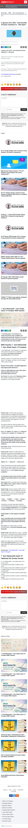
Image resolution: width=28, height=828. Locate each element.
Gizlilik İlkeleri (20, 789)
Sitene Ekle (13, 791)
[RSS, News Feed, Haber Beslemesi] (17, 795)
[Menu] (25, 2)
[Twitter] (4, 47)
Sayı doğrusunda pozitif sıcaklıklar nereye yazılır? (14, 567)
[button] (21, 47)
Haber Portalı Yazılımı (7, 826)
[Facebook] (2, 47)
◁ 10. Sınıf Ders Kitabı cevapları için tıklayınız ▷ (14, 88)
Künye (10, 789)
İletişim (14, 789)
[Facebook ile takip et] (10, 795)
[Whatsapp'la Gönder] (8, 47)
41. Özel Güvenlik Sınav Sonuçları (8, 74)
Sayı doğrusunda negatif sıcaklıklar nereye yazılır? (12, 565)
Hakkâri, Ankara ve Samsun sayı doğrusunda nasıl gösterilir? (12, 570)
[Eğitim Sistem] (8, 1)
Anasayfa (5, 13)
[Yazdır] (10, 47)
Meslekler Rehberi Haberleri (8, 810)
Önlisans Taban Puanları (7, 814)
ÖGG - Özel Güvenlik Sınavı (18, 13)
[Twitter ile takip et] (14, 795)
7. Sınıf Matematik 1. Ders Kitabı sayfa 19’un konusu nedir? (12, 562)
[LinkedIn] (6, 47)
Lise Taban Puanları (6, 818)
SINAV (9, 13)
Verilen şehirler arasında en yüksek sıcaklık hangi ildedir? (14, 576)
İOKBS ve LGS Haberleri (7, 801)
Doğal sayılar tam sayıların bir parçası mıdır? (13, 579)
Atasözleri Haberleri (6, 805)
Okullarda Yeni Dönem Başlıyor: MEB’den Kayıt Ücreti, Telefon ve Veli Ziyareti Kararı (15, 6)
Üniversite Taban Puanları (8, 816)
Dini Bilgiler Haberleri (7, 803)
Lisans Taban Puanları (7, 812)
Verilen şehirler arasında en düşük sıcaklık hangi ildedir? (13, 573)
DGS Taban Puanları (6, 821)
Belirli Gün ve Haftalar (7, 807)
